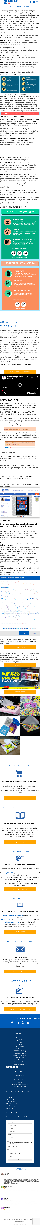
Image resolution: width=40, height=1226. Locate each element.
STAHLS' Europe (10, 1101)
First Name (11, 1122)
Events (10, 1156)
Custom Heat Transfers (15, 1147)
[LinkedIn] (28, 1022)
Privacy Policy (20, 1078)
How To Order (20, 1057)
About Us (20, 1082)
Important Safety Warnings (20, 1084)
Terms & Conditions (20, 1080)
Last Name (11, 1128)
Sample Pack (20, 1038)
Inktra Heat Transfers (20, 1060)
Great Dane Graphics (11, 1106)
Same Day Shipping (20, 1053)
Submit (20, 1160)
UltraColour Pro (20, 1049)
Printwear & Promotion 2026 (20, 1055)
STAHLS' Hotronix (11, 1104)
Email (10, 1134)
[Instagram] (17, 1022)
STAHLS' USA (10, 1099)
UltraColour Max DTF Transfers (17, 1150)
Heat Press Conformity (20, 1086)
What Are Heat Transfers (20, 1062)
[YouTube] (22, 1022)
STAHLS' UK (9, 1097)
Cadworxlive (9, 1108)
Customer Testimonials (20, 1064)
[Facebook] (12, 1022)
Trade (20, 1042)
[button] (34, 2)
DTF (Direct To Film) (20, 1051)
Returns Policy (20, 1075)
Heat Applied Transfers (20, 1040)
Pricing (20, 1044)
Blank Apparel (20, 1046)
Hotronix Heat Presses (14, 1153)
